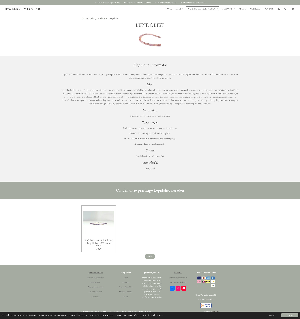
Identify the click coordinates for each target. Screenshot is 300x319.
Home (83, 18)
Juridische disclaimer (95, 292)
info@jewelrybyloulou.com (178, 278)
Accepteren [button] (290, 315)
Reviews (125, 296)
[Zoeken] (285, 8)
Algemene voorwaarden (95, 287)
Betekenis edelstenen (125, 292)
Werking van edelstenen (98, 18)
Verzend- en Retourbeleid (95, 278)
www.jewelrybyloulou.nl (178, 282)
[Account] (279, 8)
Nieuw (126, 278)
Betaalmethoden (95, 282)
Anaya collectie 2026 (125, 287)
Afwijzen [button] (272, 315)
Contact (178, 272)
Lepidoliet (114, 18)
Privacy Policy (95, 296)
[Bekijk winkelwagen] (292, 8)
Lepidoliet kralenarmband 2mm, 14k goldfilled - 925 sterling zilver (99, 243)
